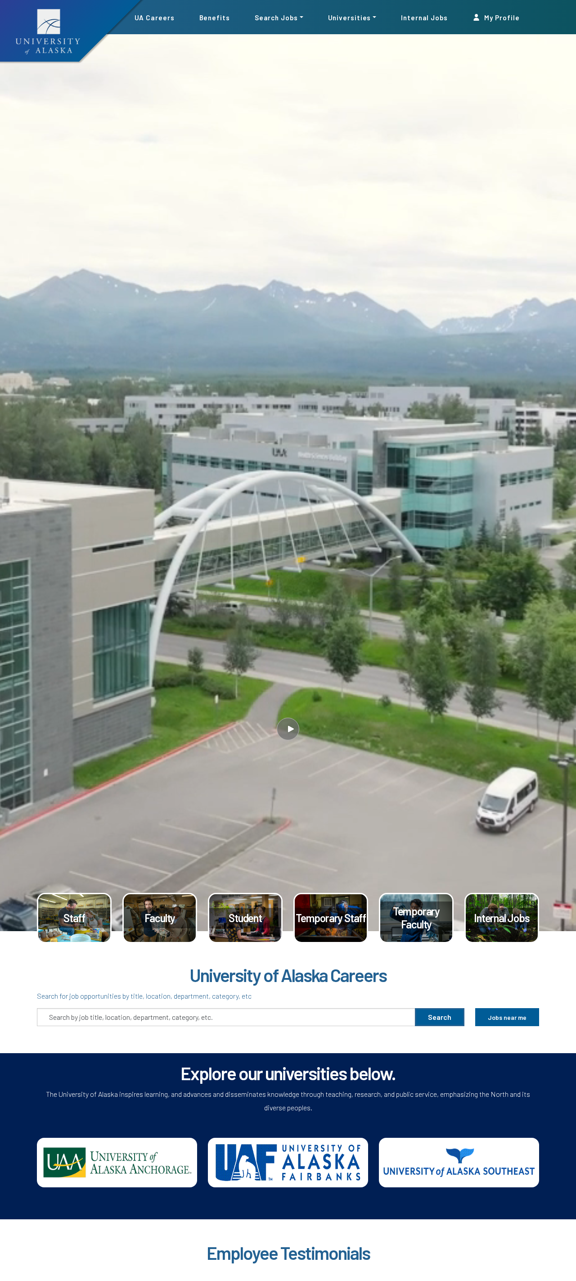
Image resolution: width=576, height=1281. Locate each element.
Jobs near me (507, 1017)
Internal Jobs (424, 17)
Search (439, 1017)
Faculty (160, 917)
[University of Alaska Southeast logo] (459, 1161)
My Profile (501, 17)
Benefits (214, 17)
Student (245, 917)
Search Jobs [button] (276, 17)
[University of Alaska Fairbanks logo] (288, 1161)
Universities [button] (349, 17)
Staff (74, 917)
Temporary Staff (331, 917)
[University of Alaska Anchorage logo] (117, 1161)
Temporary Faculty (416, 918)
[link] (74, 918)
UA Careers (155, 17)
